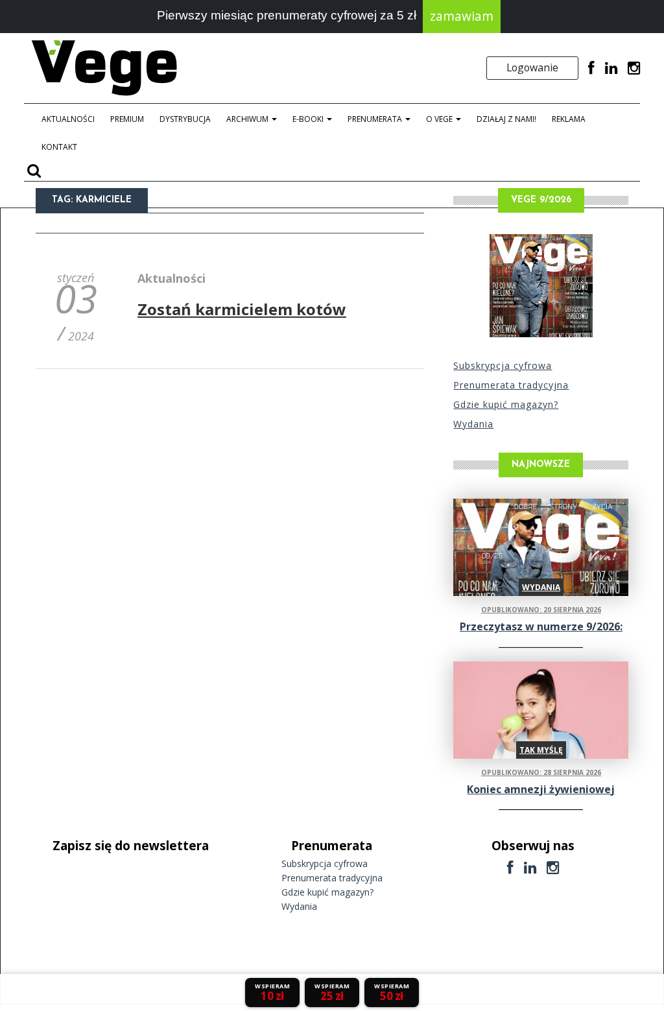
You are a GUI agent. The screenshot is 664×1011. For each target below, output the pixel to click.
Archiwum (248, 119)
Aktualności (68, 119)
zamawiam (461, 16)
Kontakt (59, 146)
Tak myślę (541, 749)
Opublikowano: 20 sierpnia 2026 (541, 609)
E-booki (309, 119)
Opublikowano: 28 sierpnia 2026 (541, 772)
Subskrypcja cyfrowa (502, 365)
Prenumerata (376, 119)
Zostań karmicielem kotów (241, 309)
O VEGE (440, 119)
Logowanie (532, 67)
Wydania (473, 424)
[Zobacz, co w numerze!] (540, 285)
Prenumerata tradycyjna (511, 385)
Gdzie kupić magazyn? (505, 404)
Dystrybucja (185, 119)
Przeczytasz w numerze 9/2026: (541, 626)
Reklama (569, 119)
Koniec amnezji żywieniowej (541, 789)
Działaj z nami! (506, 119)
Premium (127, 119)
